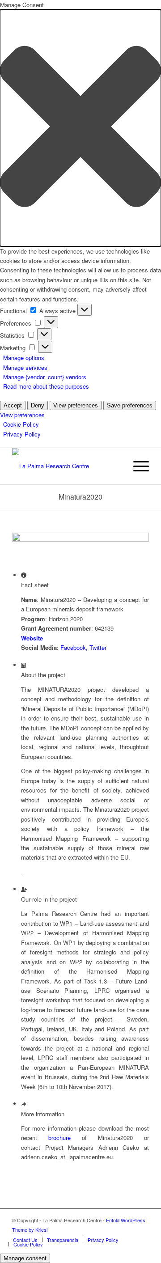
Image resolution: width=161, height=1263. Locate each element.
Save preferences (130, 405)
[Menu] (136, 466)
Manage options (23, 357)
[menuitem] (136, 466)
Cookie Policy (21, 424)
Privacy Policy (22, 434)
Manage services (25, 367)
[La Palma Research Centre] (67, 466)
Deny (37, 405)
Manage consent (25, 1258)
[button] (80, 127)
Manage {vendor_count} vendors (44, 377)
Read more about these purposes (46, 386)
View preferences (75, 405)
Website (32, 638)
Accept (13, 405)
